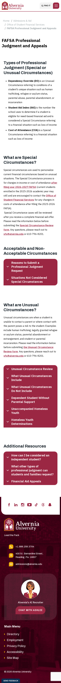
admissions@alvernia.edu (29, 564)
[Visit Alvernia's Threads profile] (43, 504)
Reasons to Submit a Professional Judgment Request (27, 267)
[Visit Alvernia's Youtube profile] (29, 504)
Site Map (13, 657)
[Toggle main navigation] (56, 6)
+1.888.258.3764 (25, 546)
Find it (47, 6)
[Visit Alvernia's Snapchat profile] (50, 504)
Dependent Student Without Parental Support (30, 400)
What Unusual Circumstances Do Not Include (31, 389)
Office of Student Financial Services (26, 24)
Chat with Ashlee (30, 610)
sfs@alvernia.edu (14, 234)
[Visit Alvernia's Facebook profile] (9, 504)
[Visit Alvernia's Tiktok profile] (36, 504)
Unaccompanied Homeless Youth (29, 411)
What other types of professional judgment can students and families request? (32, 470)
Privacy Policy (16, 646)
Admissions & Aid (22, 20)
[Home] (13, 5)
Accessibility (15, 652)
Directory (13, 634)
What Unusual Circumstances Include (31, 378)
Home (6, 20)
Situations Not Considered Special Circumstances (29, 280)
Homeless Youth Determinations (22, 422)
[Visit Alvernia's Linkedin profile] (15, 504)
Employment (15, 640)
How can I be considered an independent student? (30, 457)
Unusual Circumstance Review (32, 369)
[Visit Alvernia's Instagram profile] (22, 504)
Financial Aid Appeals (26, 481)
